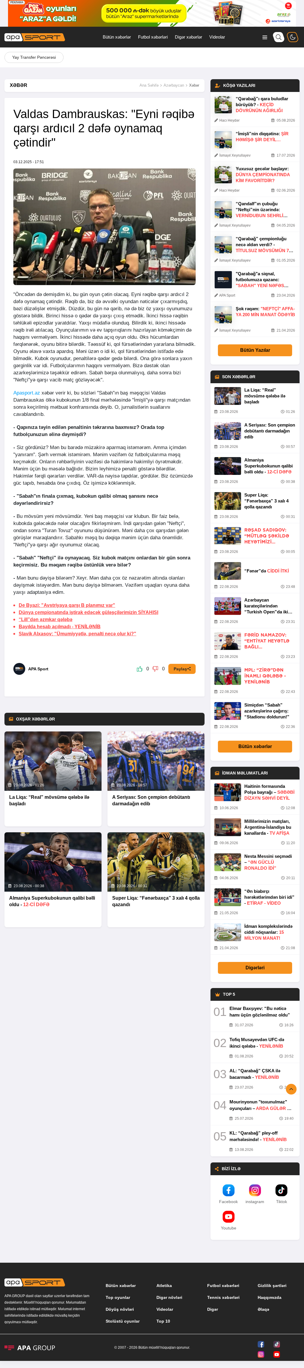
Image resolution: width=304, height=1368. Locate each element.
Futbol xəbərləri (153, 36)
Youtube (228, 1228)
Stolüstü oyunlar (123, 1321)
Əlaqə (263, 1309)
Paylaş (180, 668)
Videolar (217, 36)
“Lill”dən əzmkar (45, 619)
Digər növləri (169, 1297)
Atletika (164, 1285)
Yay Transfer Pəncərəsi (34, 57)
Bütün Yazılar (255, 350)
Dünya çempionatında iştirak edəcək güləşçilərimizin (88, 612)
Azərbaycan (174, 85)
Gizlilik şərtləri (272, 1285)
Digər (212, 1309)
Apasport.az (26, 393)
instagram (254, 1201)
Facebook (228, 1201)
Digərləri (255, 967)
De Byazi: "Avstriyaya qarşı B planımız (67, 605)
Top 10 (163, 1321)
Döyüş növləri (120, 1309)
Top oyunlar (118, 1297)
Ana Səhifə (149, 85)
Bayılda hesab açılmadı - (60, 626)
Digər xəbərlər (188, 36)
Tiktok (281, 1201)
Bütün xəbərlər (117, 36)
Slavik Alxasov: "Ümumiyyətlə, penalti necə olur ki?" (77, 633)
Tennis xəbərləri (223, 1297)
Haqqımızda (269, 1297)
